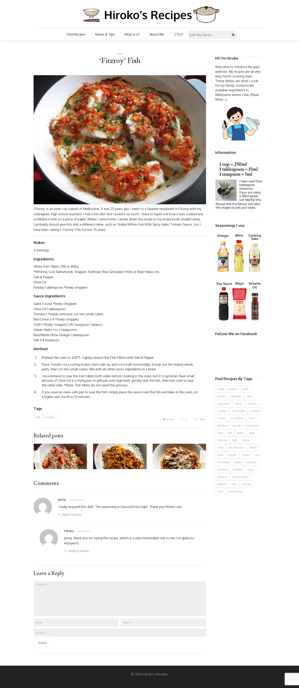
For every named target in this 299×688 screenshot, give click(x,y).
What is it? (132, 34)
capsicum (223, 403)
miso (220, 447)
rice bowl (223, 462)
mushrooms (236, 447)
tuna (220, 491)
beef (246, 389)
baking (233, 389)
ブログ (178, 34)
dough (236, 425)
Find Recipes (76, 34)
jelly (251, 433)
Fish (119, 53)
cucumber (236, 418)
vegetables (235, 491)
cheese (252, 403)
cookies (255, 411)
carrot (238, 403)
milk (234, 440)
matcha (222, 440)
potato (232, 454)
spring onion (240, 476)
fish (38, 417)
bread (221, 396)
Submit (42, 643)
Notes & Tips (105, 34)
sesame (222, 469)
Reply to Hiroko (79, 551)
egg (220, 433)
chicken (222, 411)
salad (237, 462)
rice (257, 454)
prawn (246, 454)
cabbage (235, 396)
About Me (157, 34)
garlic (240, 433)
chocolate (238, 411)
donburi (222, 425)
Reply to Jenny (71, 514)
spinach (222, 476)
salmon (251, 462)
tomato (50, 417)
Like (202, 419)
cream (221, 418)
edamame (252, 425)
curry (251, 418)
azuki (220, 389)
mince (246, 440)
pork (220, 454)
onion (253, 447)
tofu (234, 484)
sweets (222, 484)
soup (250, 469)
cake (249, 396)
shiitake (237, 469)
